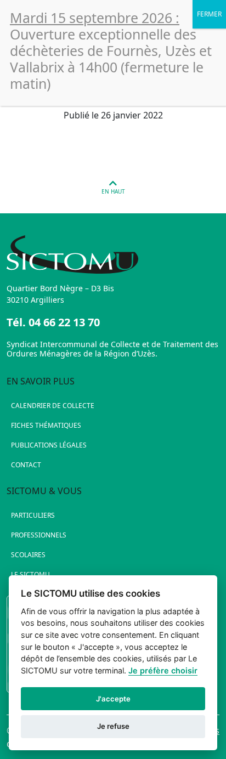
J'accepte (113, 698)
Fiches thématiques (46, 425)
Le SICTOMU (30, 574)
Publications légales (49, 445)
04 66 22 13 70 (64, 322)
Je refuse (113, 726)
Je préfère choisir (162, 670)
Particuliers (33, 515)
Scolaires (28, 554)
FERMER (209, 14)
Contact (26, 464)
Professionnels (38, 535)
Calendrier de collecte (52, 405)
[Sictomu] (113, 254)
